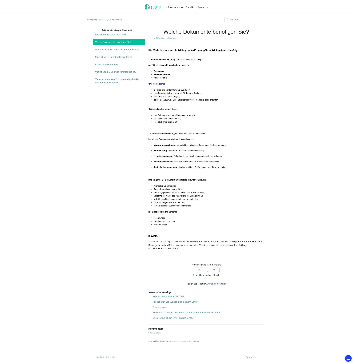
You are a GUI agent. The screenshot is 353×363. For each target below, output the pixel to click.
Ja (199, 270)
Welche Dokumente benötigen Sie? (113, 42)
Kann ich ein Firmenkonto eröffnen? (113, 56)
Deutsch (202, 7)
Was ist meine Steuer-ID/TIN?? (110, 34)
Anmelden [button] (190, 7)
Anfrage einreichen (175, 7)
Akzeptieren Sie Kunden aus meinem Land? (117, 49)
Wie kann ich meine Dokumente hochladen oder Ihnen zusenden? (117, 81)
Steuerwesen (159, 307)
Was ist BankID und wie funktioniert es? (115, 71)
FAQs (107, 19)
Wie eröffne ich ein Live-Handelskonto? (173, 317)
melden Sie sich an (160, 341)
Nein (213, 270)
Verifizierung (117, 19)
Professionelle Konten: (106, 64)
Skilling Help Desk (94, 19)
